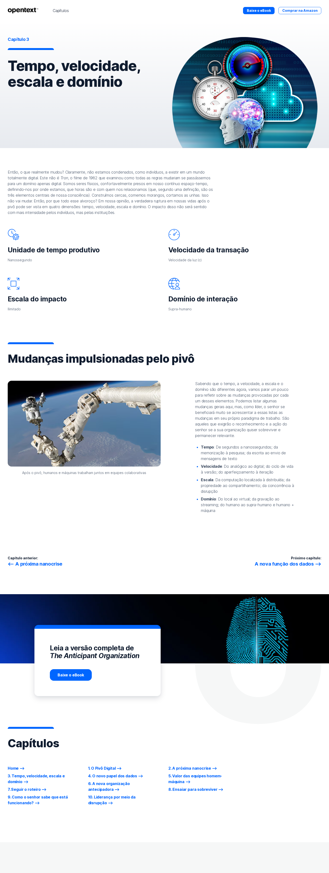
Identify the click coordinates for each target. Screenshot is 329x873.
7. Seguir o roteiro (24, 789)
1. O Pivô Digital (102, 768)
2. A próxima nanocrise (189, 768)
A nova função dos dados (284, 564)
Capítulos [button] (61, 10)
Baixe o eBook (259, 10)
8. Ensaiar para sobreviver (192, 789)
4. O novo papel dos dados (112, 775)
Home (13, 768)
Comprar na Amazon (300, 10)
